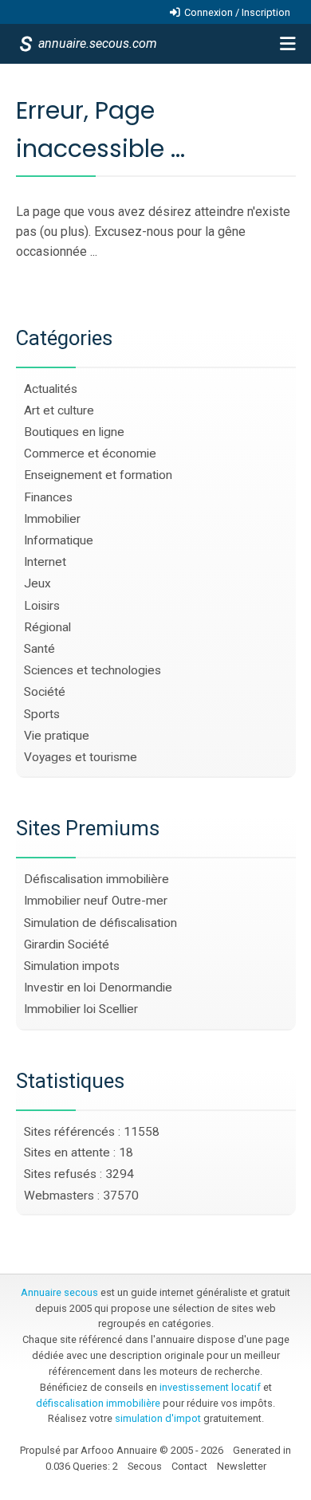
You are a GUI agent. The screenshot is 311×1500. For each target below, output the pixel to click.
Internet (45, 562)
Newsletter (241, 1466)
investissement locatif (210, 1387)
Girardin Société (66, 944)
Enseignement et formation (98, 475)
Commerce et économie (90, 453)
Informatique (58, 540)
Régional (47, 627)
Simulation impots (72, 966)
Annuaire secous (59, 1292)
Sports (42, 714)
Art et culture (59, 410)
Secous (145, 1466)
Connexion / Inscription (237, 12)
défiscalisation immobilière (98, 1403)
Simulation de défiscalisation (100, 923)
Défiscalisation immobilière (96, 879)
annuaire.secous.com (96, 43)
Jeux (37, 583)
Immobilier (52, 519)
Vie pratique (56, 735)
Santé (39, 649)
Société (44, 692)
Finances (48, 497)
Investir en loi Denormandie (98, 987)
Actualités (50, 389)
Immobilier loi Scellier (81, 1009)
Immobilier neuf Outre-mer (95, 900)
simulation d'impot (158, 1418)
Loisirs (42, 606)
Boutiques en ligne (74, 432)
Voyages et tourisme (80, 757)
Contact (189, 1466)
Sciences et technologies (92, 670)
